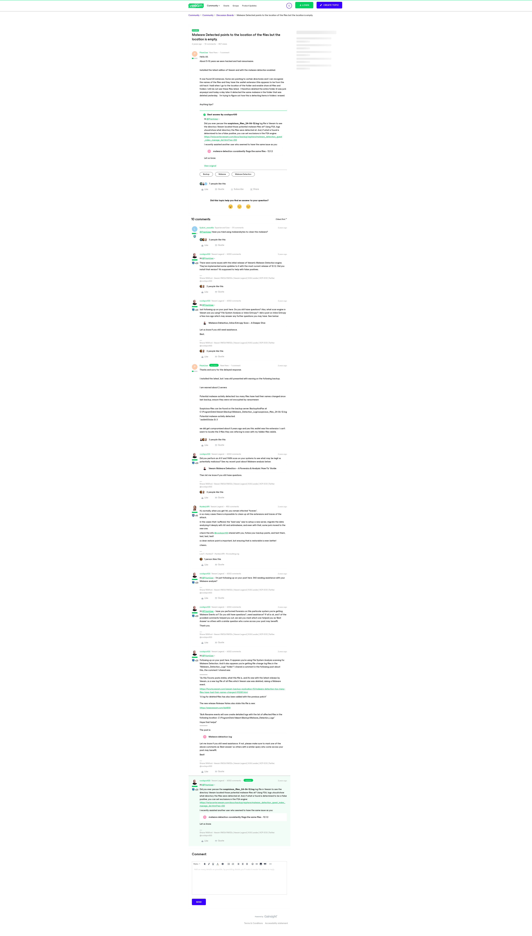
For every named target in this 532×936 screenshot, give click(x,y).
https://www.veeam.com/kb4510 (215, 708)
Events (226, 5)
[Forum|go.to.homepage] (196, 5)
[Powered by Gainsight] (266, 917)
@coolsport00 (221, 533)
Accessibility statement (276, 923)
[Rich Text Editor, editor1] (239, 880)
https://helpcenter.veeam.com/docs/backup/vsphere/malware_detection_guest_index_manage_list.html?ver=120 (243, 138)
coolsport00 (205, 254)
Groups (236, 5)
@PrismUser (212, 119)
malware (222, 174)
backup (206, 174)
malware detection (243, 174)
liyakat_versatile (207, 227)
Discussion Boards (225, 15)
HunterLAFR (204, 506)
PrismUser (204, 52)
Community (194, 15)
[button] (329, 5)
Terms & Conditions (253, 923)
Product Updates (249, 5)
